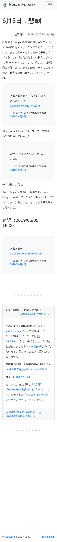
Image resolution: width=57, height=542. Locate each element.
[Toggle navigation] (50, 4)
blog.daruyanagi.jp (21, 4)
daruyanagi (11, 536)
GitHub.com (12, 341)
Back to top (48, 536)
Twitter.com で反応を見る (37, 313)
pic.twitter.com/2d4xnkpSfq (25, 105)
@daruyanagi (13, 331)
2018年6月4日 (18, 116)
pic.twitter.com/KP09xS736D (26, 253)
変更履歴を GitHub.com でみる (28, 369)
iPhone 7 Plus (22, 377)
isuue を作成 (34, 346)
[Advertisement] (28, 494)
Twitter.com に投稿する (21, 412)
